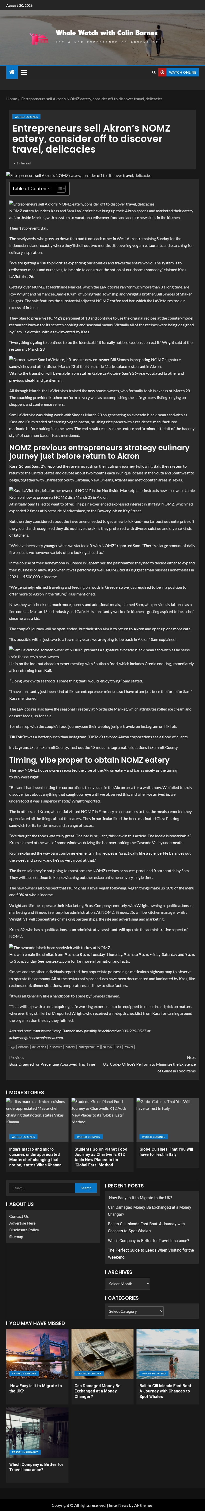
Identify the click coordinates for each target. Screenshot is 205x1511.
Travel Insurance (25, 1452)
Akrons (23, 1047)
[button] (24, 72)
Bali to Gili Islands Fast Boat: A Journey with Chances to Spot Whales (166, 1391)
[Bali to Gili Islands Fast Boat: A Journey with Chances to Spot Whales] (167, 1354)
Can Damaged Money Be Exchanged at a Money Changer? (97, 1391)
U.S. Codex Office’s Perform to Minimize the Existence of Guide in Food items (149, 1064)
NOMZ (108, 1047)
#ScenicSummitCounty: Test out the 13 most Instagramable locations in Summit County (103, 747)
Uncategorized (154, 1373)
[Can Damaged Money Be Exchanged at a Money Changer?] (103, 1354)
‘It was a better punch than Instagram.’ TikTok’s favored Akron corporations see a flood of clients (105, 736)
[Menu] (24, 72)
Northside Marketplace (64, 510)
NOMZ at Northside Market (56, 286)
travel (128, 1047)
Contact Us (19, 1216)
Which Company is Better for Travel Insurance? (148, 1240)
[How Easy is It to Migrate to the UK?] (37, 1354)
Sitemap (16, 1236)
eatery (70, 1047)
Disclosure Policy (24, 1229)
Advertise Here (22, 1223)
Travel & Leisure (24, 1373)
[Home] (12, 72)
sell (118, 1047)
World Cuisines (26, 116)
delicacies (39, 1047)
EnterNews (118, 1505)
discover (56, 1047)
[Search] (154, 72)
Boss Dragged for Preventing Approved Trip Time (52, 1060)
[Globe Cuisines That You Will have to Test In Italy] (167, 1120)
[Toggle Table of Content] (58, 188)
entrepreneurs (88, 1047)
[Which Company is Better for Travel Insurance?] (37, 1432)
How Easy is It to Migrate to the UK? (140, 1197)
